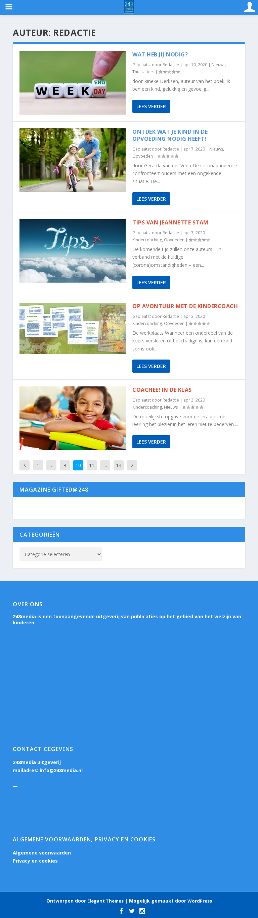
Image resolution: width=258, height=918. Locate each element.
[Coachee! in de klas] (72, 418)
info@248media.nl (61, 770)
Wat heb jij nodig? (160, 54)
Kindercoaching (147, 240)
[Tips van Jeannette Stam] (72, 251)
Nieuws (218, 65)
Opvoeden (142, 156)
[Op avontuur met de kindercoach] (72, 328)
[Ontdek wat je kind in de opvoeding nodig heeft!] (72, 160)
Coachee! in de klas (162, 389)
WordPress (199, 901)
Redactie (171, 65)
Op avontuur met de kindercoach (185, 306)
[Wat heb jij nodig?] (72, 83)
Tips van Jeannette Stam (170, 222)
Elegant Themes (105, 901)
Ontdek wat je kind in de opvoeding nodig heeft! (170, 135)
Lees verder (151, 106)
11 (91, 465)
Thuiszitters (143, 72)
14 (118, 465)
